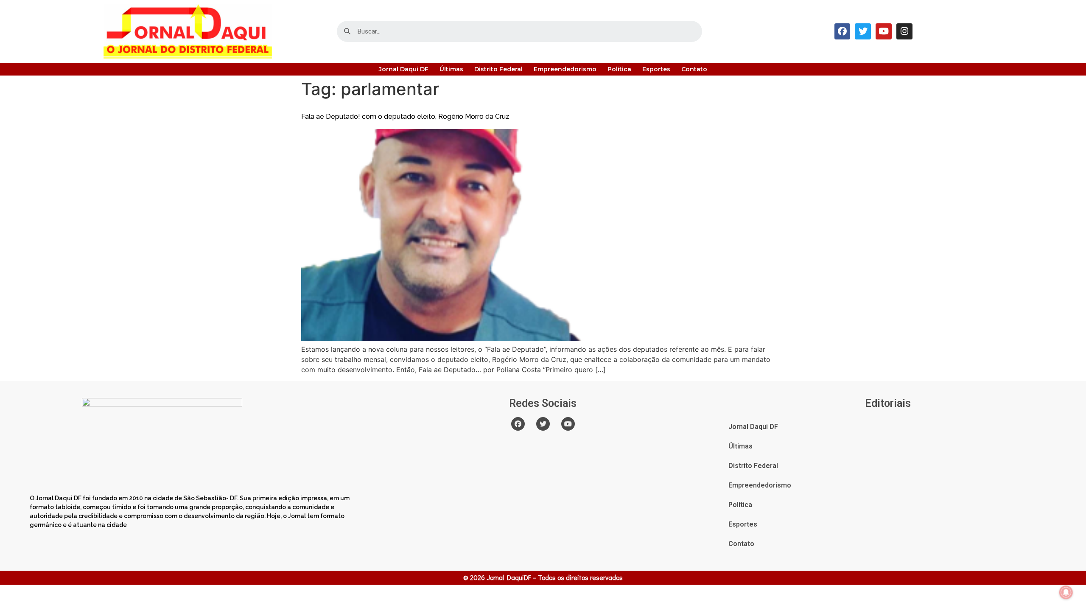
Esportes (656, 69)
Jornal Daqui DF (403, 69)
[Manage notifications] (1066, 592)
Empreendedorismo (565, 69)
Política (619, 69)
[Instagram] (904, 31)
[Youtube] (884, 31)
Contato (694, 69)
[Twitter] (863, 31)
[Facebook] (842, 31)
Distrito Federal (498, 69)
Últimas (451, 69)
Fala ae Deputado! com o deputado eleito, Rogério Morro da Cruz (405, 116)
